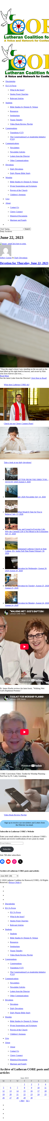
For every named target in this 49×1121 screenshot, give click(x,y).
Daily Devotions (20, 258)
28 (17, 1098)
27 (11, 1098)
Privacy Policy (15, 882)
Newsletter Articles (17, 987)
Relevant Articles (17, 925)
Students (8, 929)
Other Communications (19, 996)
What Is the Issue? (17, 917)
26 (4, 1098)
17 (38, 1091)
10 (38, 1088)
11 (45, 1088)
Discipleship (10, 904)
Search (27, 229)
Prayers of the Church (18, 1030)
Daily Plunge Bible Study (20, 1013)
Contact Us (14, 1051)
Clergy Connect (16, 1055)
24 (38, 1094)
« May (21, 1101)
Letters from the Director (20, 991)
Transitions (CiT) (17, 968)
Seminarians (15, 946)
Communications (11, 979)
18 (45, 1091)
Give (7, 1038)
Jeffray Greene (6, 258)
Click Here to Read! (39, 378)
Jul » (28, 1101)
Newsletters (14, 983)
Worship (8, 1017)
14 (17, 1091)
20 (11, 1094)
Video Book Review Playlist (15, 815)
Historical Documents (18, 1060)
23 (32, 1094)
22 (24, 1094)
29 (24, 1098)
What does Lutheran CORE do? (16, 385)
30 (32, 1098)
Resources (14, 942)
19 (4, 1094)
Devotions (9, 1000)
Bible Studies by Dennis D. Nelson (24, 938)
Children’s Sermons (18, 1034)
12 (4, 1091)
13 (11, 1091)
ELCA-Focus (10, 908)
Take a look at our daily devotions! (17, 462)
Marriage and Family (18, 1064)
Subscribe (7, 849)
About (7, 1043)
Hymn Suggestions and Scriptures (23, 1025)
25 (45, 1094)
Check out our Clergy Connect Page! (18, 423)
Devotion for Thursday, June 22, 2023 (24, 263)
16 (32, 1091)
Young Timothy (16, 951)
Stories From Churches (19, 921)
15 (24, 1091)
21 (17, 1094)
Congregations (11, 959)
